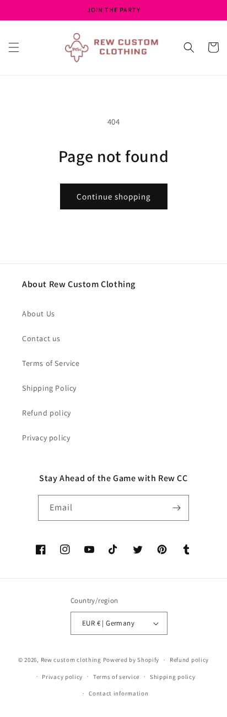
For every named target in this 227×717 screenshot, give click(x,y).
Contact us (41, 338)
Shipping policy (173, 677)
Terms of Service (51, 363)
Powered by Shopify (131, 660)
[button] (14, 47)
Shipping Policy (49, 388)
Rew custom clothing (71, 660)
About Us (38, 314)
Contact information (118, 693)
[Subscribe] (176, 508)
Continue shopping (114, 196)
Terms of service (116, 677)
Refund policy (46, 413)
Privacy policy (46, 438)
